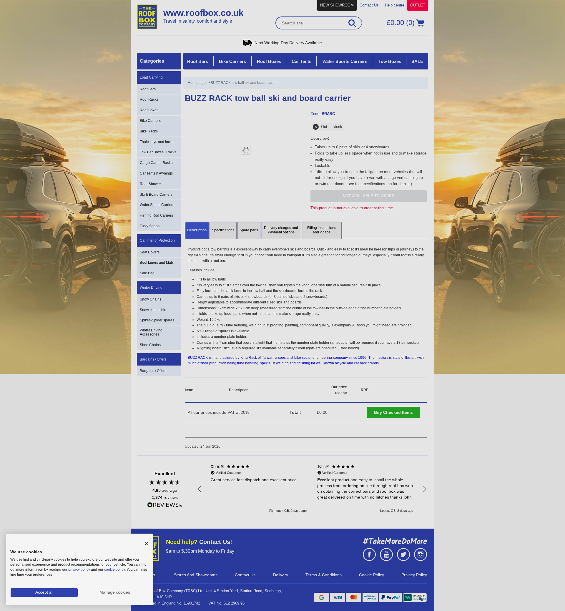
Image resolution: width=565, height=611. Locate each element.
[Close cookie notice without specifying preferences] (146, 543)
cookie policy (114, 569)
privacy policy (79, 569)
